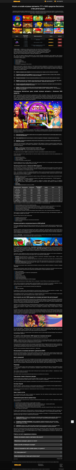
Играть (60, 39)
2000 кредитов (40, 464)
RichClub (61, 464)
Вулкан (61, 465)
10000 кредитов (41, 465)
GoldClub (61, 466)
